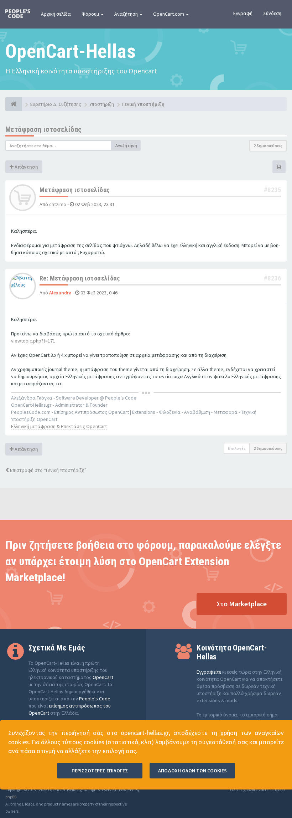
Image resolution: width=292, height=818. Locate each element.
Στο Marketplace (242, 603)
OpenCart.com (169, 14)
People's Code (94, 698)
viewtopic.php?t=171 (33, 341)
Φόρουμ (91, 14)
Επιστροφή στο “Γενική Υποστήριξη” (48, 470)
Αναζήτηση (126, 14)
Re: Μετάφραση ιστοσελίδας (80, 278)
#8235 (272, 190)
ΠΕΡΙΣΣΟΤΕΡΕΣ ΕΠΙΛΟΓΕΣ (100, 770)
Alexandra (60, 292)
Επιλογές (237, 448)
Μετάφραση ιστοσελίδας (43, 129)
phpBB (10, 796)
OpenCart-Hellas (70, 51)
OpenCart (103, 677)
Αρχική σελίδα (56, 14)
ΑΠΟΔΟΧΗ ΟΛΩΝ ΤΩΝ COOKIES (192, 770)
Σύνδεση (272, 13)
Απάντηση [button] (26, 167)
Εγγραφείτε (209, 672)
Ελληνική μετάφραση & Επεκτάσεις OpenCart (59, 426)
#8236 (272, 278)
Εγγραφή (242, 13)
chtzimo (57, 204)
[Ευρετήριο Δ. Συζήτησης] (13, 104)
